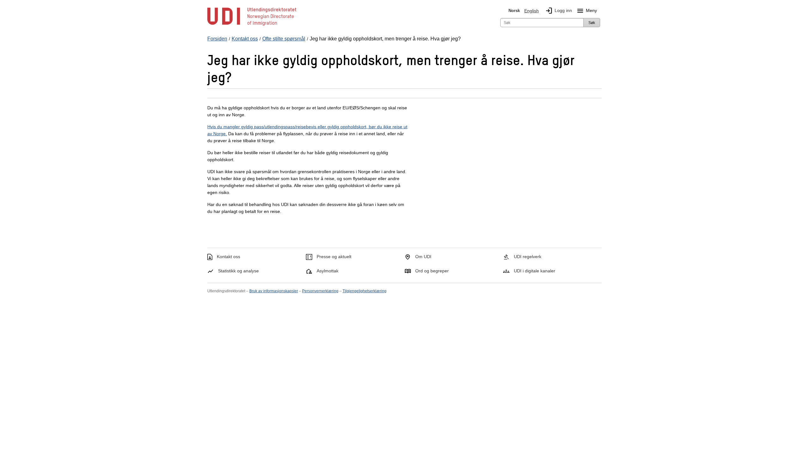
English (531, 10)
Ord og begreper (432, 270)
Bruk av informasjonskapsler (273, 291)
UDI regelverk (527, 256)
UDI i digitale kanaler (534, 270)
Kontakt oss (228, 256)
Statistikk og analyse (238, 270)
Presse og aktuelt (334, 256)
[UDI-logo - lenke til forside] (251, 25)
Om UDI (423, 256)
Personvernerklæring (320, 291)
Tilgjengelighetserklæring (364, 291)
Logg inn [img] (558, 10)
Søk (591, 23)
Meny (586, 10)
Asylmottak (327, 270)
